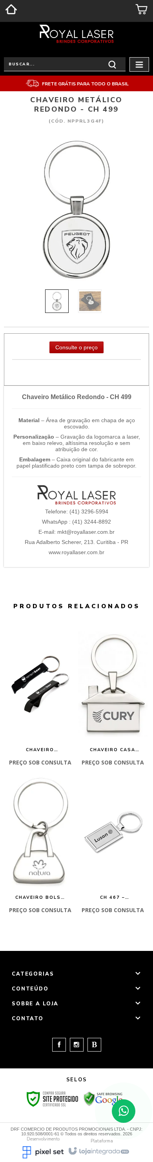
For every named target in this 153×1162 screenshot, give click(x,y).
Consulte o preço (76, 347)
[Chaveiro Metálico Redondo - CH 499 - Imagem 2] (90, 301)
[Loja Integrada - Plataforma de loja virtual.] (98, 1150)
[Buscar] (112, 64)
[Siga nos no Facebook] (59, 1045)
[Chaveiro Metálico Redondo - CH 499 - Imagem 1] (57, 301)
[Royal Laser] (76, 33)
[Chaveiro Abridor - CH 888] (40, 699)
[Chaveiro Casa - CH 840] (113, 699)
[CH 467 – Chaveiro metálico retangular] (113, 847)
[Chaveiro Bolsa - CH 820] (40, 847)
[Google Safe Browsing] (103, 1098)
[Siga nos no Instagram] (75, 1045)
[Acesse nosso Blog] (92, 1045)
